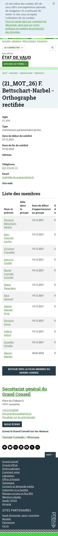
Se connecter (12, 47)
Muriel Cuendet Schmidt (9, 274)
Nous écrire (12, 424)
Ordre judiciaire (11, 468)
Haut (49, 454)
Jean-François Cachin (9, 238)
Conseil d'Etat (10, 465)
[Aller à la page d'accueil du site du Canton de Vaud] (29, 56)
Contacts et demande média (18, 486)
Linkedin (19, 437)
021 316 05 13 (9, 167)
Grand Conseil (26, 72)
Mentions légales (11, 497)
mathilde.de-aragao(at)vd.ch (18, 177)
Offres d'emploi (29, 41)
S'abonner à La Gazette (15, 490)
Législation (16, 41)
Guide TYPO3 (9, 500)
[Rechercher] (52, 47)
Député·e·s (39, 72)
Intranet (6, 504)
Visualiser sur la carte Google (18, 417)
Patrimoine (8, 522)
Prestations (42, 41)
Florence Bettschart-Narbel (10, 223)
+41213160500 (10, 410)
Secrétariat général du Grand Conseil (24, 391)
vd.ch (4, 72)
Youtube (7, 437)
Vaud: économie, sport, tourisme (20, 515)
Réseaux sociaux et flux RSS (17, 493)
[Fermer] (54, 3)
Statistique (8, 483)
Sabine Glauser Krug (8, 310)
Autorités (6, 41)
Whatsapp (33, 437)
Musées (6, 519)
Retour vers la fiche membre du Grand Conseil (29, 371)
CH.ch (5, 526)
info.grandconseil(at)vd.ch (16, 413)
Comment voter (11, 472)
